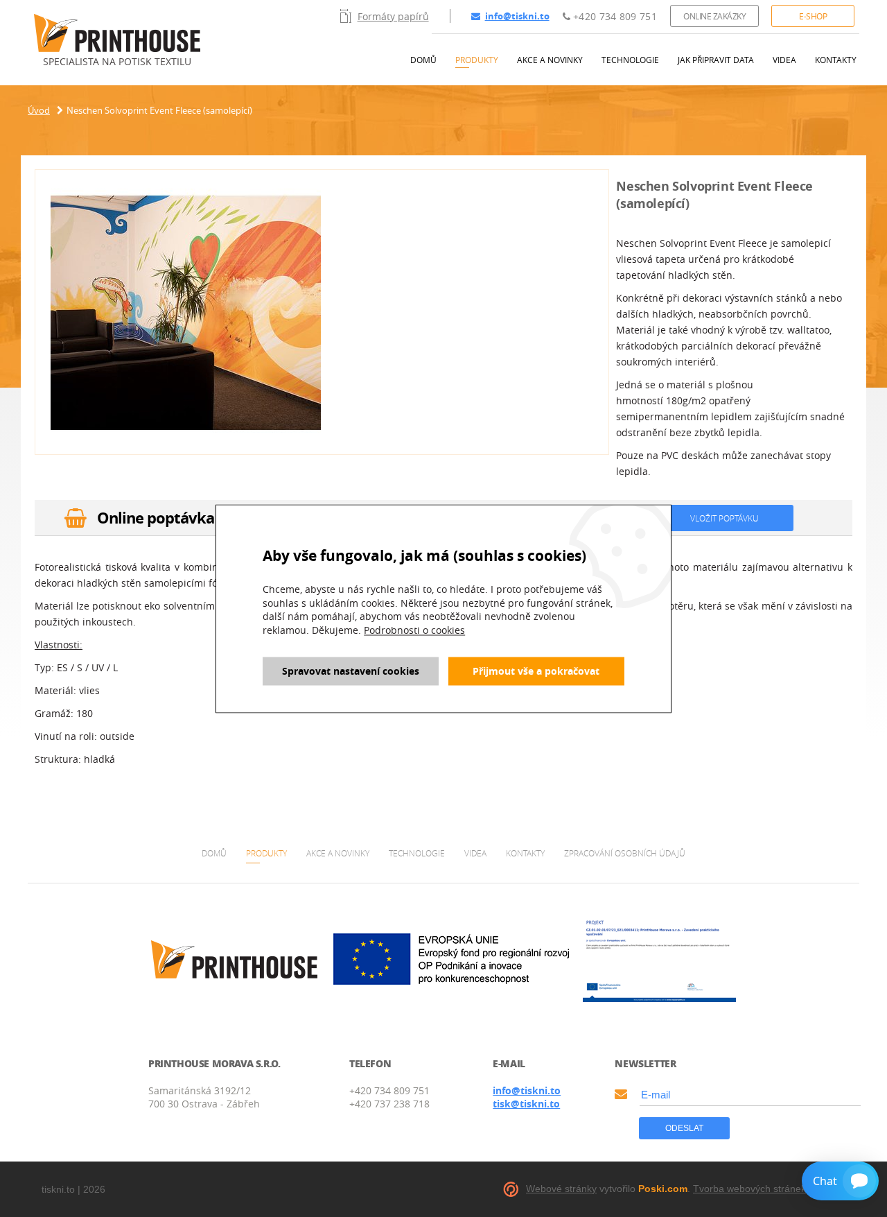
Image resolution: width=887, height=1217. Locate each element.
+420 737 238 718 (389, 1103)
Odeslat (684, 1128)
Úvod (39, 110)
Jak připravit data (716, 59)
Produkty (476, 59)
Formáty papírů (393, 16)
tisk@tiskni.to (526, 1103)
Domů (423, 59)
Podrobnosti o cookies (414, 630)
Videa (784, 59)
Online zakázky (714, 15)
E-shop (813, 15)
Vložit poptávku (724, 518)
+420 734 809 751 (613, 16)
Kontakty (836, 59)
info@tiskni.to (517, 16)
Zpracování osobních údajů (624, 852)
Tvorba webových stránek (749, 1188)
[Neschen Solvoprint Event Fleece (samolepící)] (186, 314)
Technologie (630, 59)
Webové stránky (561, 1188)
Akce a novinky (550, 59)
